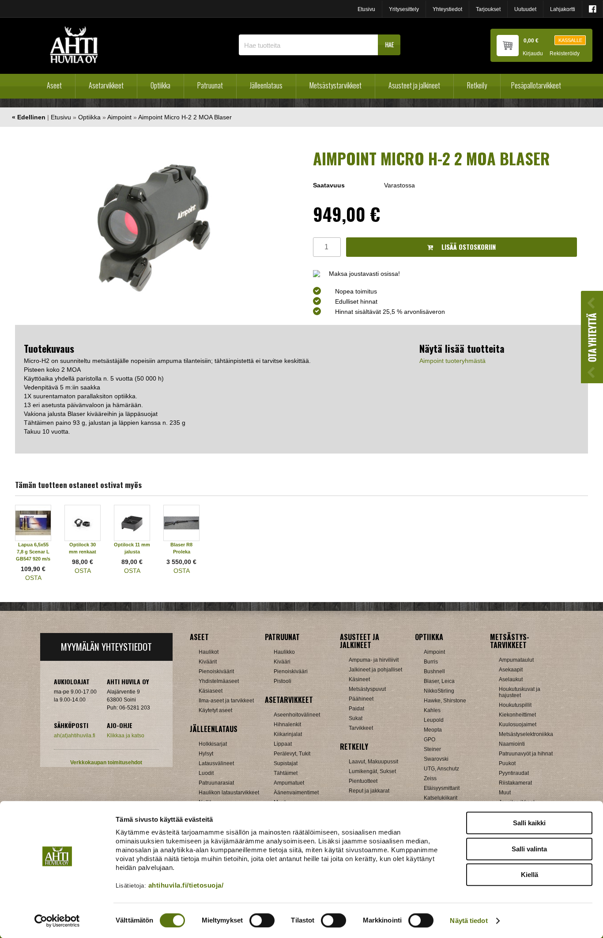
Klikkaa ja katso (125, 735)
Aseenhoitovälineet (297, 715)
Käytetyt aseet (215, 710)
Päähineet (361, 699)
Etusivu (366, 9)
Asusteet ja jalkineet (414, 85)
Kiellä (529, 874)
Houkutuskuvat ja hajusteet (519, 692)
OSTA (33, 577)
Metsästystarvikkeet (335, 85)
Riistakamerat (515, 783)
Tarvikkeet (361, 728)
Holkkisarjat (213, 744)
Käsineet (359, 679)
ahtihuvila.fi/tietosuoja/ (186, 885)
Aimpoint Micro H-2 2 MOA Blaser (185, 117)
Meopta (433, 730)
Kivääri (282, 662)
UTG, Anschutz (441, 769)
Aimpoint (119, 117)
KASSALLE (570, 40)
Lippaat (283, 744)
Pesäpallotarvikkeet (536, 85)
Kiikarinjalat (288, 734)
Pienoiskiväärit (216, 671)
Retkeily (477, 85)
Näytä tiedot (468, 920)
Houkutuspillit (515, 705)
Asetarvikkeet (106, 85)
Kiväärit (208, 662)
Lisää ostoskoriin (468, 247)
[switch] (262, 920)
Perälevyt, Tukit (292, 754)
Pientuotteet (363, 781)
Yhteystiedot (447, 9)
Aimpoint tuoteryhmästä (452, 360)
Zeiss (430, 778)
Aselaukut (511, 679)
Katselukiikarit (440, 798)
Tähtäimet (286, 773)
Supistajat (286, 763)
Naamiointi (512, 744)
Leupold (434, 720)
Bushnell (434, 671)
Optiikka (160, 85)
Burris (431, 662)
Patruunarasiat (216, 783)
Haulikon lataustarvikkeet (229, 792)
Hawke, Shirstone (445, 701)
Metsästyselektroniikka (526, 734)
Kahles (432, 710)
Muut (505, 792)
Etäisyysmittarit (442, 788)
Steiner (432, 749)
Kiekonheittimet (517, 715)
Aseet (54, 85)
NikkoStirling (439, 691)
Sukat (355, 718)
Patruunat (210, 85)
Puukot (507, 763)
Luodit (206, 773)
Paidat (356, 708)
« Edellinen (28, 117)
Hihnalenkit (287, 724)
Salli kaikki (529, 823)
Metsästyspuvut (367, 689)
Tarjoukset (488, 9)
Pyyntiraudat (514, 773)
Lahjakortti (562, 9)
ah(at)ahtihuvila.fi (74, 735)
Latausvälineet (216, 763)
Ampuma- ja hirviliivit (374, 660)
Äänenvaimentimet (296, 792)
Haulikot (209, 652)
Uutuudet (525, 9)
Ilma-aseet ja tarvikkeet (226, 701)
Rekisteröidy (565, 54)
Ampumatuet (289, 783)
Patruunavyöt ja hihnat (526, 754)
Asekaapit (511, 670)
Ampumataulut (516, 660)
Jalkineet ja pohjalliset (375, 670)
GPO (429, 739)
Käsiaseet (210, 691)
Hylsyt (206, 754)
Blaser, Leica (439, 681)
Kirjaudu (533, 54)
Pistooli (282, 681)
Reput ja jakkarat (369, 791)
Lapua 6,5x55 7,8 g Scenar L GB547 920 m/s (33, 551)
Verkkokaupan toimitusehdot (106, 762)
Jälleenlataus (266, 85)
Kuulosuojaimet (517, 724)
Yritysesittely (404, 9)
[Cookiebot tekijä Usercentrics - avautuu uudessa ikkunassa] (57, 920)
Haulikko (284, 652)
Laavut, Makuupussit (373, 762)
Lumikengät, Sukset (372, 771)
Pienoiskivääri (291, 671)
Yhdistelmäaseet (219, 681)
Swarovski (436, 759)
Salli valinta (529, 849)
